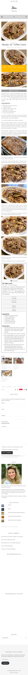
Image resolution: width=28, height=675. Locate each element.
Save (21, 389)
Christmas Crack (5, 98)
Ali (3, 389)
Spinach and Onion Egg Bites (14, 520)
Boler (9, 508)
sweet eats (20, 386)
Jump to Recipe (15, 90)
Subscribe (5, 663)
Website (3, 415)
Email (3, 409)
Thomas (3, 549)
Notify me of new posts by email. (10, 449)
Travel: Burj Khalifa (8, 546)
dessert (3, 386)
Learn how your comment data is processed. (13, 456)
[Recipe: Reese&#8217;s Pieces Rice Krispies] (6, 373)
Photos (9, 505)
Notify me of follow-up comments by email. (12, 447)
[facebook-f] (13, 1)
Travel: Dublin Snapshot (9, 539)
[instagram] (11, 1)
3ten (14, 7)
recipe (14, 386)
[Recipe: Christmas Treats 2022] (6, 361)
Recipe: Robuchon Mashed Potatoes (16, 512)
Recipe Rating (4, 421)
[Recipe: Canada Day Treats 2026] (18, 361)
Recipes (14, 42)
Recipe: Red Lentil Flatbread (14, 516)
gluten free (9, 386)
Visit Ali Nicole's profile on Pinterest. (9, 526)
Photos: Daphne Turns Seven (16, 536)
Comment (3, 426)
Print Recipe (14, 280)
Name (3, 403)
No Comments (17, 47)
